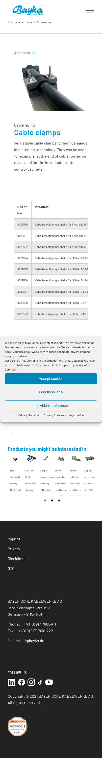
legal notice (76, 415)
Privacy (14, 548)
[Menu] (87, 10)
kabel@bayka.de (30, 640)
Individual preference (51, 405)
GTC (11, 568)
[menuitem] (87, 10)
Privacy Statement (29, 415)
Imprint (14, 538)
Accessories (44, 22)
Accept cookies (51, 378)
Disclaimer (17, 558)
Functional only (51, 392)
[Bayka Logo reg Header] (42, 10)
